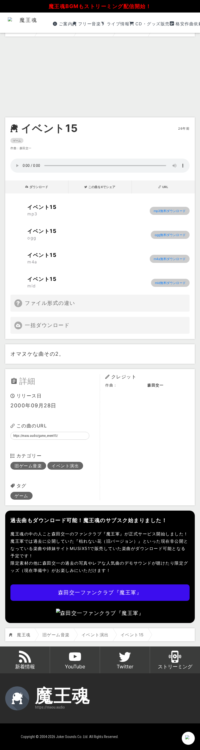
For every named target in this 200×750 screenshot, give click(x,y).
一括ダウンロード (47, 325)
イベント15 (49, 128)
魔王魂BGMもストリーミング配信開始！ (100, 6)
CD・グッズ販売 (152, 23)
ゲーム (17, 140)
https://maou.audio (50, 707)
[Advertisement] (100, 78)
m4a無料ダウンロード (170, 259)
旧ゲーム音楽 (28, 465)
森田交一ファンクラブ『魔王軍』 (100, 592)
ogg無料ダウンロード (170, 235)
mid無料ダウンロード (170, 283)
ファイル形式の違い (50, 303)
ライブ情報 (118, 23)
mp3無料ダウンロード (170, 211)
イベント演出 (65, 465)
